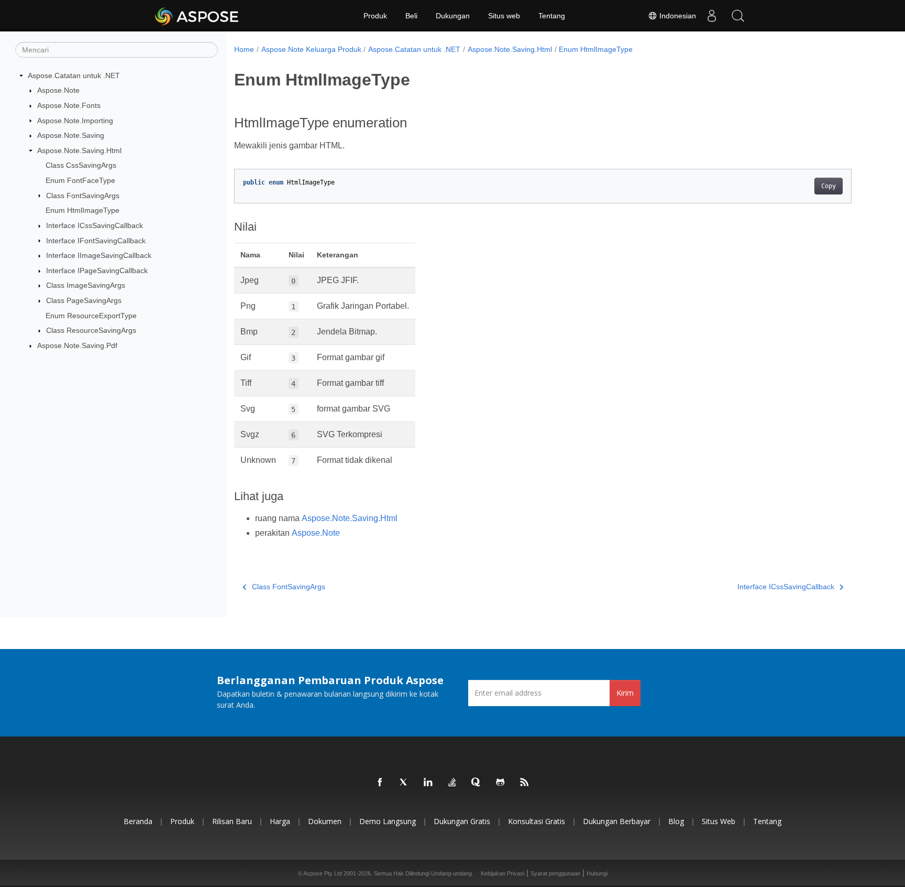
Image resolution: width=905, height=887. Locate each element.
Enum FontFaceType (80, 180)
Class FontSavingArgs (82, 195)
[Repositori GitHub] (500, 782)
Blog (676, 821)
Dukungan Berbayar (616, 821)
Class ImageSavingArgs (85, 285)
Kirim (625, 693)
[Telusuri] (738, 15)
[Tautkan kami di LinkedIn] (428, 782)
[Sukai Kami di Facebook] (380, 782)
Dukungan (453, 16)
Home (244, 49)
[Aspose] (197, 16)
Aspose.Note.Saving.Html (79, 150)
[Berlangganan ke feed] (525, 782)
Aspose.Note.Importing (75, 120)
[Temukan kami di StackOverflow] (452, 782)
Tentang (551, 16)
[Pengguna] (712, 15)
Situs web (504, 16)
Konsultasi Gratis (536, 821)
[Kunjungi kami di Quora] (476, 782)
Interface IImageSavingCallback (98, 255)
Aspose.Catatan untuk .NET (74, 75)
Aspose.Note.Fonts (69, 105)
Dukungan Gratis (462, 821)
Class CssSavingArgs (81, 165)
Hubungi (597, 873)
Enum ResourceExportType (91, 315)
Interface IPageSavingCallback (97, 270)
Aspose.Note (58, 90)
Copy (828, 186)
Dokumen (324, 821)
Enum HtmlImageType (82, 210)
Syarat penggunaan (555, 873)
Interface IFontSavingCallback (96, 240)
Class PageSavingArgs (84, 300)
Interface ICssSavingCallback (94, 225)
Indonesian (676, 16)
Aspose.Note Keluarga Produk (311, 49)
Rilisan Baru (232, 821)
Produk (375, 16)
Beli (411, 16)
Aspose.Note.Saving (70, 135)
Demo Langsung (387, 821)
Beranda (138, 821)
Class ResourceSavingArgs (91, 330)
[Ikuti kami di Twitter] (404, 782)
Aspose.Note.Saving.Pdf (77, 345)
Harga (280, 821)
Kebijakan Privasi (502, 873)
